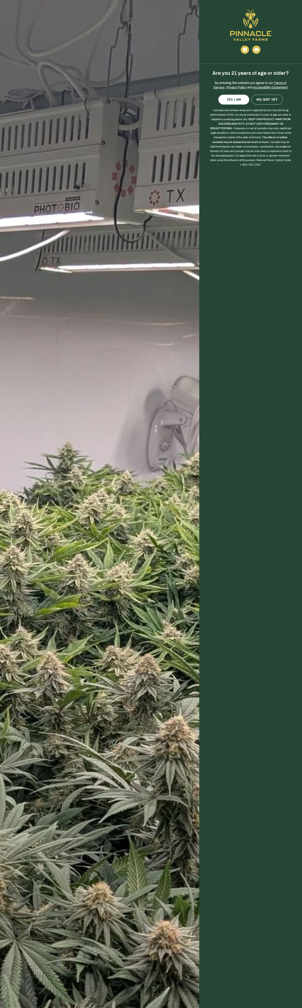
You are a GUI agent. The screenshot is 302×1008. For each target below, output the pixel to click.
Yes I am (234, 99)
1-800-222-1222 (250, 164)
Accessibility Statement (270, 87)
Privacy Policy (236, 87)
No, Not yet (267, 99)
